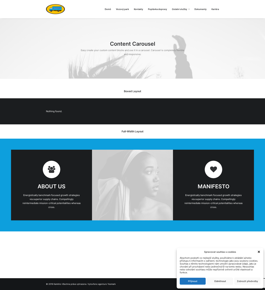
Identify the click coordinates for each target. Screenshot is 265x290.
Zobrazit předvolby (247, 281)
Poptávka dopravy (157, 9)
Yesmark (112, 284)
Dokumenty (200, 9)
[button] (258, 251)
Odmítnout (220, 281)
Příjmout (192, 281)
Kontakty (138, 9)
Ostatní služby (179, 9)
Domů (108, 9)
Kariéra (215, 9)
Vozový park (122, 9)
